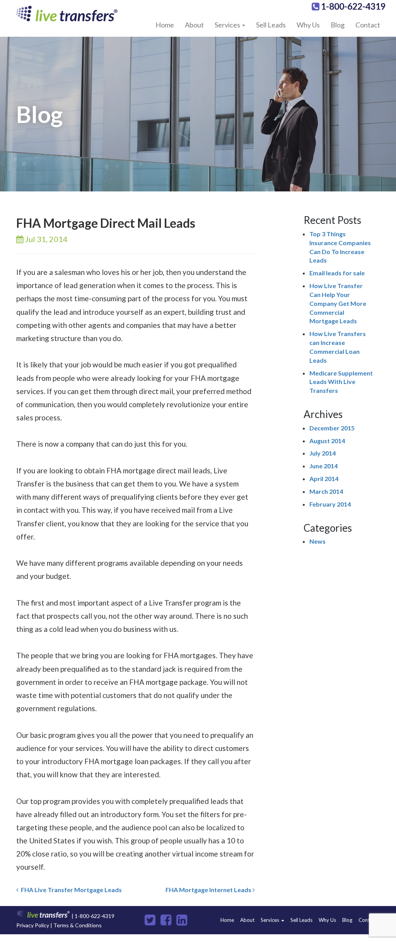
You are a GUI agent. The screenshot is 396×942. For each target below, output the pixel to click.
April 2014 (323, 478)
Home (164, 24)
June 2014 (323, 465)
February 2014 (330, 504)
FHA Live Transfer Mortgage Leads (70, 889)
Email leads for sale (337, 272)
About (194, 24)
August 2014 (327, 440)
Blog (338, 24)
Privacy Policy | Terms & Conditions (59, 925)
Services (228, 24)
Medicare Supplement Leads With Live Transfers (341, 381)
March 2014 (326, 491)
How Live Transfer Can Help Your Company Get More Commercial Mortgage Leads (337, 303)
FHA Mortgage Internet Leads (209, 889)
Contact (367, 24)
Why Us (308, 24)
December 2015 (332, 428)
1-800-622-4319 (352, 6)
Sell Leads (271, 24)
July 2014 (322, 453)
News (317, 541)
